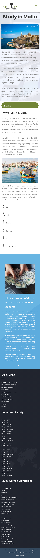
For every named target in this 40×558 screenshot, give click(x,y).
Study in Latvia (5, 473)
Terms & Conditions (7, 399)
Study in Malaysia (6, 431)
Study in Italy (5, 422)
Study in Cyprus (6, 438)
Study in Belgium (6, 466)
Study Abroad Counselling (9, 382)
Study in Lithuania (6, 468)
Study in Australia (6, 463)
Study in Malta (5, 449)
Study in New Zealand (7, 441)
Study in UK (4, 461)
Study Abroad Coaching (8, 385)
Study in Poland (6, 434)
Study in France (6, 424)
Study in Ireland (6, 445)
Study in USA (5, 436)
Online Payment (6, 397)
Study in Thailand (6, 452)
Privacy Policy (5, 401)
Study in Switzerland (7, 454)
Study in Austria (6, 456)
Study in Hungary (6, 443)
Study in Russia (6, 427)
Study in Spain (5, 420)
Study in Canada (6, 459)
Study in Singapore (7, 429)
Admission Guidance (7, 387)
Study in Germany (6, 470)
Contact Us (4, 406)
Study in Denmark (6, 475)
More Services (5, 389)
